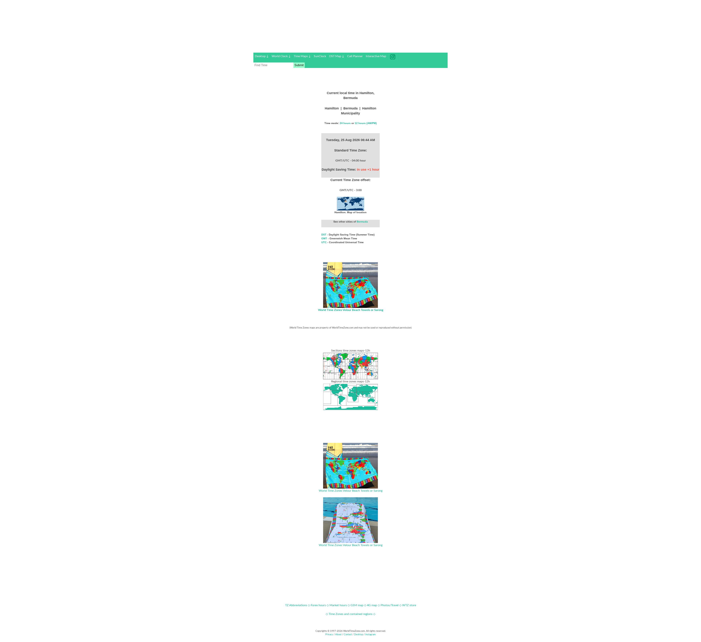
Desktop (262, 56)
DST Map (336, 56)
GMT (324, 238)
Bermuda (362, 221)
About (338, 634)
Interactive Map (376, 56)
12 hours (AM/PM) (366, 123)
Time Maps (302, 56)
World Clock (281, 56)
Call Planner (355, 56)
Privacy (329, 634)
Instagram (370, 634)
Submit (299, 65)
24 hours (345, 123)
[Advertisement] (350, 27)
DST (324, 234)
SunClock (320, 56)
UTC (324, 242)
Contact (348, 634)
